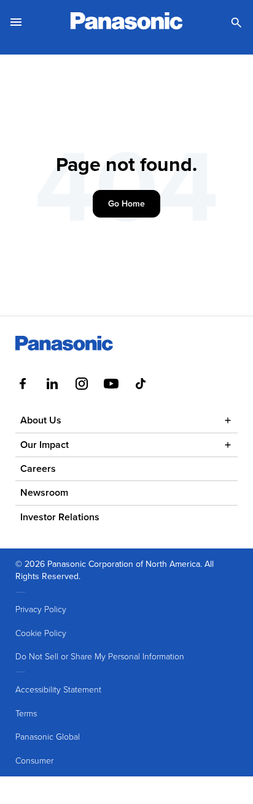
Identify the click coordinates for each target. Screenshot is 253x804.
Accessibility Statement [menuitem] (58, 689)
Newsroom (44, 492)
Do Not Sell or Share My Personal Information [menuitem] (99, 656)
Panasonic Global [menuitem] (47, 736)
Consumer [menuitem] (34, 760)
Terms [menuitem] (26, 713)
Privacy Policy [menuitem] (40, 609)
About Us (40, 420)
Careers (38, 468)
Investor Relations (59, 517)
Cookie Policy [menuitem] (40, 633)
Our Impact (44, 445)
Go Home (126, 203)
